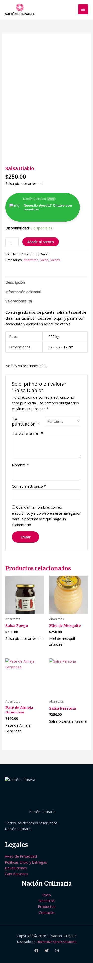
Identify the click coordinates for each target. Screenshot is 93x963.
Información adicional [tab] (23, 291)
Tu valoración (27, 433)
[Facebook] (36, 951)
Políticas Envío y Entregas (26, 862)
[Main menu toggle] (83, 9)
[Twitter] (47, 951)
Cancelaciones (16, 873)
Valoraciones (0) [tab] (18, 300)
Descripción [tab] (15, 282)
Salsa (44, 260)
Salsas (55, 260)
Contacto (46, 912)
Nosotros (47, 900)
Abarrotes (30, 260)
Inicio (46, 894)
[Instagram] (57, 951)
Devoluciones (16, 867)
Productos (46, 906)
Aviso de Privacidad (21, 856)
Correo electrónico (29, 486)
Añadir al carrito (40, 241)
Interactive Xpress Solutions (56, 942)
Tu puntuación (25, 421)
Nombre (20, 464)
